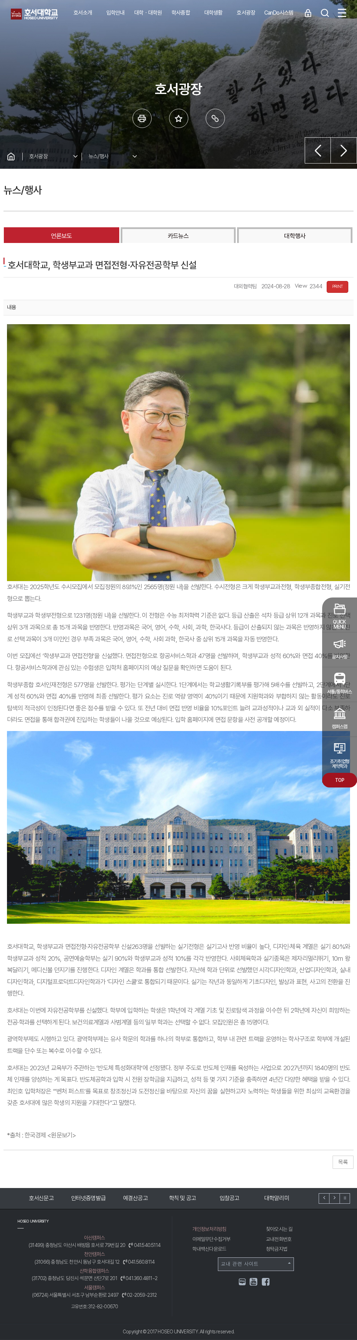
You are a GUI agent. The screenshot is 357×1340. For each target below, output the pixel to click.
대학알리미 (229, 1198)
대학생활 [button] (213, 12)
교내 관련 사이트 (240, 1264)
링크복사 (215, 118)
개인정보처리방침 (209, 1229)
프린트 (142, 118)
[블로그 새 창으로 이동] (242, 1281)
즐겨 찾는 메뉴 (178, 118)
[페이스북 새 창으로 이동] (266, 1283)
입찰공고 (182, 1198)
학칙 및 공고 (135, 1198)
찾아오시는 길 (279, 1229)
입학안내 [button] (115, 12)
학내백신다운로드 (209, 1249)
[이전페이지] (318, 150)
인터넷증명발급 (41, 1198)
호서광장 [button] (246, 12)
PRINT (337, 286)
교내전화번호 (278, 1239)
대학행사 (294, 235)
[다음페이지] (344, 150)
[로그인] (308, 13)
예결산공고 (88, 1198)
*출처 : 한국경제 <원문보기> (41, 1135)
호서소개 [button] (83, 12)
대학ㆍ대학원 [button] (148, 12)
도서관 (276, 1198)
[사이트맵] (342, 13)
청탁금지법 (276, 1249)
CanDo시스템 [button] (279, 12)
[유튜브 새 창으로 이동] (254, 1283)
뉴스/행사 (98, 156)
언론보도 (61, 235)
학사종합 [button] (181, 12)
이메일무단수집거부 (211, 1239)
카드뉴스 (178, 235)
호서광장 (38, 156)
